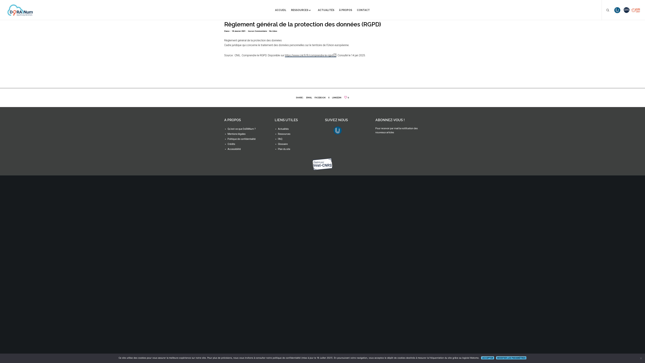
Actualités (283, 129)
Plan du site (284, 149)
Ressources (284, 134)
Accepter (487, 358)
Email (309, 97)
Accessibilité (234, 149)
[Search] (605, 10)
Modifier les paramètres (511, 358)
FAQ (280, 139)
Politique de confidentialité (242, 139)
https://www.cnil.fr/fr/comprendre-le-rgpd (309, 55)
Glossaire (283, 144)
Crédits (231, 144)
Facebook (320, 97)
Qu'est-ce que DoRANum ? (242, 129)
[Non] (640, 358)
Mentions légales (237, 134)
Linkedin (336, 97)
